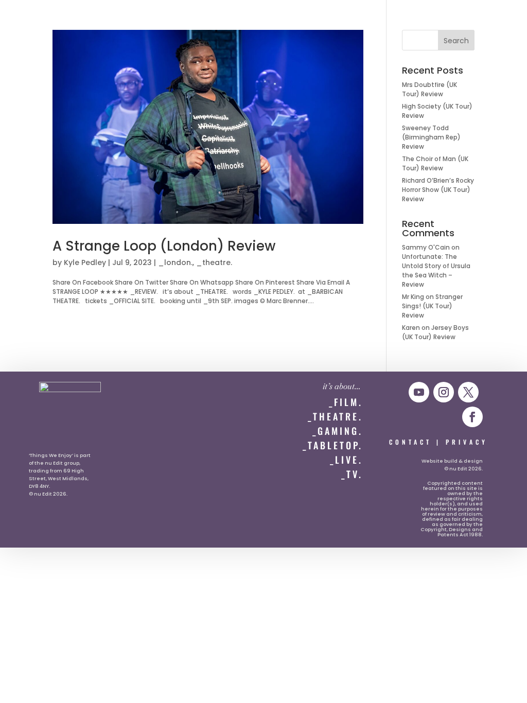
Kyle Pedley (85, 262)
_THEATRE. (335, 416)
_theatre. (214, 262)
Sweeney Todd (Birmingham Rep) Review (431, 137)
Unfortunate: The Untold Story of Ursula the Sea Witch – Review (436, 270)
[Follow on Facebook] (472, 417)
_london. (175, 262)
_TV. (352, 474)
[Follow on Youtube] (419, 392)
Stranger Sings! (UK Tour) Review (432, 306)
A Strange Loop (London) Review (163, 246)
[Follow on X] (468, 392)
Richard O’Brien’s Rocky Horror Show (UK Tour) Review (438, 189)
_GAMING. (337, 430)
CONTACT (410, 441)
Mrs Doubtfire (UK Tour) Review (429, 89)
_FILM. (346, 402)
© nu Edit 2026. (48, 493)
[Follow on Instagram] (443, 392)
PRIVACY (467, 441)
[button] (29, 18)
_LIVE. (346, 459)
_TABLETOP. (333, 445)
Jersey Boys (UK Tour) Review (435, 332)
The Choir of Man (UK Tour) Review (435, 163)
